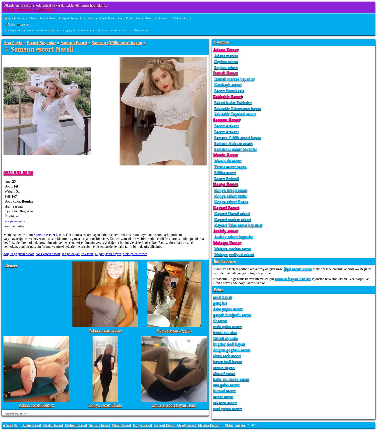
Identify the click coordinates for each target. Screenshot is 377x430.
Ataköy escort (163, 18)
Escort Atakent (226, 125)
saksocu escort (225, 402)
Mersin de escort (228, 160)
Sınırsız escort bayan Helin (174, 405)
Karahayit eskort (228, 84)
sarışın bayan (71, 254)
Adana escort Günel (105, 330)
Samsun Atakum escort (233, 143)
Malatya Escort (182, 18)
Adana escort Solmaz (36, 405)
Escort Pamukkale (229, 90)
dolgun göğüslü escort (18, 254)
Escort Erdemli (226, 178)
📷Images (23, 24)
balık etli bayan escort (231, 379)
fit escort (87, 254)
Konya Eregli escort (230, 190)
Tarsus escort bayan (230, 166)
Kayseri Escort (144, 18)
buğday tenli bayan (108, 254)
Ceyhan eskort (226, 61)
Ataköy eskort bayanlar (233, 236)
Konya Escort (126, 18)
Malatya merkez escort (232, 248)
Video (229, 425)
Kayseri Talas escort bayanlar (238, 225)
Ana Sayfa (12, 42)
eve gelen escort (54, 30)
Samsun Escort (88, 18)
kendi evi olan (86, 30)
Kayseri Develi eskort (232, 213)
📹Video (10, 24)
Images (240, 425)
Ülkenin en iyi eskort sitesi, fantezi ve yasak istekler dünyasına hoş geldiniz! (55, 5)
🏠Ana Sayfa (12, 18)
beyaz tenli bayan (227, 361)
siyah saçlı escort (227, 355)
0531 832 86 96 (18, 172)
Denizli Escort (48, 18)
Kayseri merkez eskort (232, 219)
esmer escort (223, 396)
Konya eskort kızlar (230, 196)
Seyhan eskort (226, 67)
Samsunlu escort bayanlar (235, 149)
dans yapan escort (48, 254)
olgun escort (105, 30)
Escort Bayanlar (41, 42)
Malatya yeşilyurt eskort (234, 254)
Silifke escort (225, 172)
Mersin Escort (107, 18)
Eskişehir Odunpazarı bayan (237, 108)
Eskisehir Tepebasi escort (235, 114)
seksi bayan (222, 297)
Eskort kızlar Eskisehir (233, 102)
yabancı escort (140, 30)
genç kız (71, 30)
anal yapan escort (15, 30)
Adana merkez (226, 55)
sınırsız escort (122, 30)
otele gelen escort (135, 254)
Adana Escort (30, 18)
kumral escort (224, 390)
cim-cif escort (35, 30)
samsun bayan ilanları (293, 278)
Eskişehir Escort (68, 18)
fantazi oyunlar (225, 338)
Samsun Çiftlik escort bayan (117, 42)
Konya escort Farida (105, 405)
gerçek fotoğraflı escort (232, 314)
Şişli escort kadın (298, 269)
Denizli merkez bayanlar (234, 79)
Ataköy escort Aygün (174, 330)
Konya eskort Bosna (231, 201)
